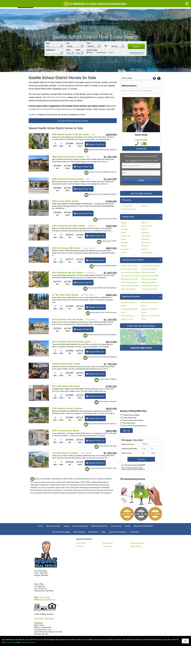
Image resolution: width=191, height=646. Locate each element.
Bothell (123, 226)
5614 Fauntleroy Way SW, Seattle (74, 319)
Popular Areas (128, 217)
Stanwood (144, 249)
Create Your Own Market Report (141, 325)
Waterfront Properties (131, 296)
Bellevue (144, 222)
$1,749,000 (110, 364)
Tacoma (124, 252)
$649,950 (111, 134)
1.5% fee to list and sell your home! (72, 120)
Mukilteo (124, 246)
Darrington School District (150, 266)
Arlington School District (129, 266)
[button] (141, 493)
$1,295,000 (110, 453)
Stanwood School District (150, 286)
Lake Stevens (146, 236)
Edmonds (144, 229)
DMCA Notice (49, 618)
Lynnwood (144, 239)
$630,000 (111, 408)
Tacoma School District (149, 289)
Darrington (124, 229)
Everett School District (149, 269)
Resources (126, 200)
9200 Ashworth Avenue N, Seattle (71, 156)
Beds (68, 50)
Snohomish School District (130, 286)
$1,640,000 (110, 179)
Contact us (33, 114)
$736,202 (111, 386)
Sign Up (126, 430)
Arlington (124, 222)
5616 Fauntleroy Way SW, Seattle (74, 272)
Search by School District (133, 260)
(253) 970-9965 (44, 597)
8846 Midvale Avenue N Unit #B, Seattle (74, 134)
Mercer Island (146, 242)
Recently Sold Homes (128, 209)
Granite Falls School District (130, 272)
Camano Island (146, 226)
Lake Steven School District (130, 276)
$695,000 (111, 248)
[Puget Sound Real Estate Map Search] (141, 340)
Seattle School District (148, 282)
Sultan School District (128, 289)
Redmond (144, 246)
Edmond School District (129, 269)
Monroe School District (149, 279)
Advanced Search (136, 52)
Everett (123, 232)
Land (111, 52)
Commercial (100, 52)
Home (90, 52)
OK (185, 641)
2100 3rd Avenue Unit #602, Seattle (74, 226)
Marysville (124, 242)
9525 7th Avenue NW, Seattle (65, 430)
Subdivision (50, 50)
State (48, 43)
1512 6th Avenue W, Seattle (72, 453)
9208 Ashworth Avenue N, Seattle (71, 179)
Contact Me (141, 148)
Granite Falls (125, 236)
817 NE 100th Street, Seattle (74, 295)
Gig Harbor (145, 232)
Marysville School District (129, 279)
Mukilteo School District (129, 282)
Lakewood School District (150, 276)
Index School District (148, 272)
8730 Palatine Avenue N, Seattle (67, 408)
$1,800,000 (110, 272)
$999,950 (111, 295)
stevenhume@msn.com (47, 599)
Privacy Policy (39, 618)
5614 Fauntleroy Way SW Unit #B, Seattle (74, 341)
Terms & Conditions (28, 642)
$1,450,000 (110, 156)
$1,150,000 (110, 319)
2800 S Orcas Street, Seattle (65, 201)
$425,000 (111, 226)
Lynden (123, 239)
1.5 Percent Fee (126, 206)
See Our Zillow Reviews (141, 193)
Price (89, 43)
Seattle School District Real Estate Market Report (52, 109)
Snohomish (125, 249)
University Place (146, 252)
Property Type (92, 50)
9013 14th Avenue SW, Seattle (66, 386)
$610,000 (111, 341)
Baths (78, 50)
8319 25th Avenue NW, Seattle (74, 248)
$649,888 (111, 430)
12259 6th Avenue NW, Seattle (66, 364)
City (67, 43)
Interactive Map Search (57, 97)
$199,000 (111, 201)
